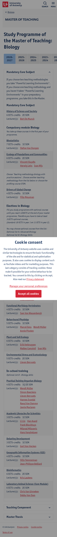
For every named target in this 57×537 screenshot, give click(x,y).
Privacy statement (35, 279)
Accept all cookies (28, 293)
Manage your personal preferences (29, 286)
